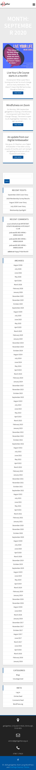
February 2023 (18, 424)
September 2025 (18, 308)
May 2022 (18, 459)
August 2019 (18, 572)
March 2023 (18, 420)
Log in (18, 692)
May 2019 (18, 580)
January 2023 (18, 428)
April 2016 (18, 650)
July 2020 (18, 545)
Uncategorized (18, 679)
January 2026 (18, 292)
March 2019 (18, 588)
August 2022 (18, 448)
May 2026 (18, 277)
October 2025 (18, 304)
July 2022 (18, 452)
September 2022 (18, 444)
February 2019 (18, 591)
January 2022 (18, 475)
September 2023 (18, 397)
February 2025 (18, 335)
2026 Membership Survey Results (18, 199)
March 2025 (18, 331)
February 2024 (18, 378)
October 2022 (18, 440)
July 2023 (18, 405)
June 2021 (18, 502)
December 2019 (18, 560)
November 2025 (18, 300)
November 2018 (18, 603)
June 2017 (18, 638)
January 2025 (18, 339)
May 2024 (18, 366)
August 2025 (18, 312)
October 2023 (18, 393)
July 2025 (18, 316)
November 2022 (18, 436)
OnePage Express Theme (19, 767)
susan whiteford (12, 224)
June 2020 (18, 549)
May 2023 (18, 413)
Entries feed (18, 696)
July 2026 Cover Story (18, 206)
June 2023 (18, 409)
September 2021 (18, 490)
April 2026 (18, 281)
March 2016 (18, 654)
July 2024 (18, 358)
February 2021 (18, 518)
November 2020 (18, 529)
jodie (11, 233)
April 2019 (18, 584)
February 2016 (18, 657)
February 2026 (18, 288)
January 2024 (18, 382)
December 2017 (18, 623)
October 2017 (18, 630)
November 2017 (18, 626)
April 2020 (18, 553)
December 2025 (18, 296)
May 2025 (18, 323)
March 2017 (18, 642)
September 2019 (18, 568)
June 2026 (18, 273)
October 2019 (18, 564)
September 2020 (18, 537)
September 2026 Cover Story (18, 195)
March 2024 (18, 374)
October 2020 (18, 533)
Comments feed (18, 700)
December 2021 (18, 479)
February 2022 (18, 471)
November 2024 (18, 347)
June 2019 (18, 576)
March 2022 (18, 467)
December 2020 (18, 525)
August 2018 (18, 607)
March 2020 (18, 556)
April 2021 (18, 510)
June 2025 (18, 319)
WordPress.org (18, 704)
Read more (18, 93)
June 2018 (18, 611)
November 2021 (18, 483)
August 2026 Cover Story (18, 202)
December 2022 (18, 432)
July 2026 (18, 269)
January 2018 (18, 619)
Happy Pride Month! (21, 252)
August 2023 (18, 401)
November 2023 (18, 389)
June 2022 (18, 455)
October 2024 (18, 351)
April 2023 (18, 417)
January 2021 (18, 522)
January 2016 (18, 661)
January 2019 (18, 595)
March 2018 (18, 615)
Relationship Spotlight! (18, 210)
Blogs (18, 675)
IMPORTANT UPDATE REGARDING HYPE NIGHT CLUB (18, 226)
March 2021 (18, 514)
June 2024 (18, 362)
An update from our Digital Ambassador (18, 138)
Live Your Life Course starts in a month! (18, 74)
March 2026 (18, 285)
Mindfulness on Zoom (18, 105)
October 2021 (18, 487)
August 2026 (18, 265)
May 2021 (18, 506)
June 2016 (18, 646)
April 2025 (18, 327)
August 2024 (18, 354)
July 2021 (18, 498)
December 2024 (18, 343)
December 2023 (18, 386)
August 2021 (18, 494)
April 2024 (18, 370)
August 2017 (18, 634)
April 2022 (18, 463)
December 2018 (18, 599)
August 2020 (18, 541)
